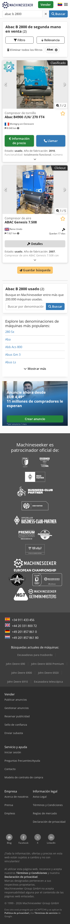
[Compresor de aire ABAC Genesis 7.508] (35, 189)
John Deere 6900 (21, 672)
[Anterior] (5, 84)
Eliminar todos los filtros (25, 50)
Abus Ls (10, 362)
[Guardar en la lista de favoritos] (62, 113)
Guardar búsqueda (36, 270)
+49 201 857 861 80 (25, 638)
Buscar (60, 14)
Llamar (53, 141)
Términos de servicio (46, 913)
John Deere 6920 (48, 672)
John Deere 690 (15, 664)
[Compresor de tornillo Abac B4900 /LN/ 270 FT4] (35, 84)
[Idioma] (60, 4)
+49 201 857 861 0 (24, 632)
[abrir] (35, 159)
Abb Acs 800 (13, 347)
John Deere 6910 (17, 681)
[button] (66, 4)
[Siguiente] (64, 84)
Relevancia (51, 40)
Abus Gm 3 (13, 355)
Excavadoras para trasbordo (34, 655)
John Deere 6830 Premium (47, 664)
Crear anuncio (35, 419)
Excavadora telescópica (48, 681)
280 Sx (9, 332)
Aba (8, 339)
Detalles (36, 244)
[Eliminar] (45, 13)
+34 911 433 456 (23, 620)
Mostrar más (36, 369)
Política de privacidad (16, 913)
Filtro (21, 40)
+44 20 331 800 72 (24, 626)
